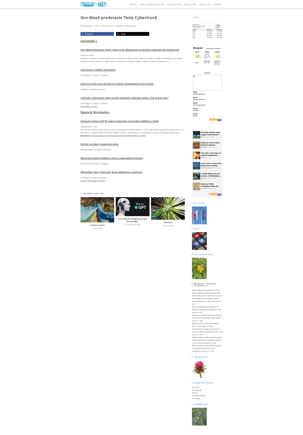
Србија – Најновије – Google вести (205, 284)
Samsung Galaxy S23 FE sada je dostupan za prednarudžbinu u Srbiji (119, 121)
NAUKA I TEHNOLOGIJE (126, 26)
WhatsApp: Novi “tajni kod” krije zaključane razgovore (111, 172)
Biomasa (168, 222)
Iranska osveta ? (97, 225)
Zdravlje (195, 393)
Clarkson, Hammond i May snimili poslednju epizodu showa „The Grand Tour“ (124, 97)
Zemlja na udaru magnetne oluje (99, 144)
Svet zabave (196, 398)
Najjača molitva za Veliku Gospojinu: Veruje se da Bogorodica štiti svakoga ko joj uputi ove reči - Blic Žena (207, 340)
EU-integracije (197, 390)
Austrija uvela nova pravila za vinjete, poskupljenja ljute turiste (117, 83)
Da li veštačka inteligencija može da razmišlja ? (132, 220)
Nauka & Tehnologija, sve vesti (93, 181)
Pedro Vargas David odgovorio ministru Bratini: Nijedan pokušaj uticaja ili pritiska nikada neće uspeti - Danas (206, 293)
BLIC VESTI (109, 26)
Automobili (88, 41)
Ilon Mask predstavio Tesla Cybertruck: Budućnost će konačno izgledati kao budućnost (129, 49)
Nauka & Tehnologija (95, 112)
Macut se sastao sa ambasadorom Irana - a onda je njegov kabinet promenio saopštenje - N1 (207, 348)
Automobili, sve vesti (89, 106)
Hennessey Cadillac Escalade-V (98, 69)
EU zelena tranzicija (198, 396)
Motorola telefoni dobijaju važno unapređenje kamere (111, 158)
